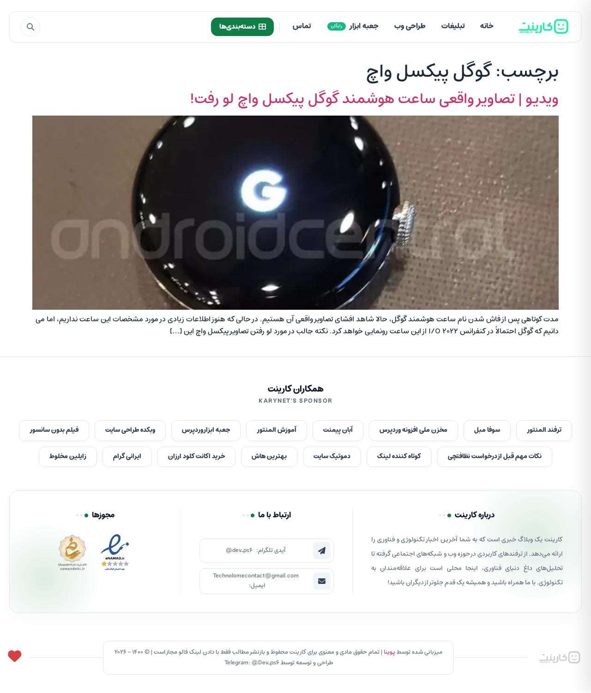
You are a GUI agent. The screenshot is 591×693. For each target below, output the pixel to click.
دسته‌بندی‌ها (237, 27)
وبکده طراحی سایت (130, 430)
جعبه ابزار (355, 26)
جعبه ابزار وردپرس (206, 430)
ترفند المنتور (544, 430)
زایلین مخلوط (67, 456)
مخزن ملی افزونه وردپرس (413, 430)
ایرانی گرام (127, 456)
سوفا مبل (487, 430)
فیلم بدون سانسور (54, 430)
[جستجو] (30, 27)
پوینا (389, 652)
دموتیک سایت (332, 456)
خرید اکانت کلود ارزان (196, 456)
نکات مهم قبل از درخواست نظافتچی (495, 456)
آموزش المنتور (276, 430)
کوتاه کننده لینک (399, 456)
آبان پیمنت (338, 430)
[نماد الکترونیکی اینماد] (115, 555)
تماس (302, 26)
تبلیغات (452, 26)
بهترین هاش (269, 456)
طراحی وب (410, 26)
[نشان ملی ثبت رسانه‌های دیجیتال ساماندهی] (72, 555)
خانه (487, 26)
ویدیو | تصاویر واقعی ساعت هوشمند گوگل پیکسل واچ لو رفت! (374, 99)
